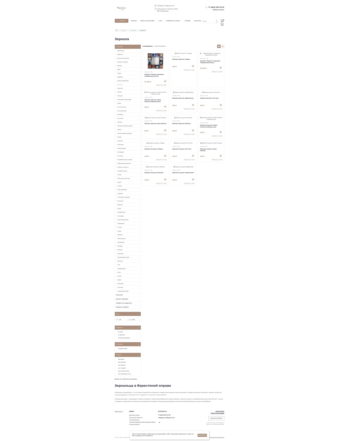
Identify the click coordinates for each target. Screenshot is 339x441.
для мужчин (121, 365)
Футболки (121, 253)
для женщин (122, 362)
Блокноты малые (123, 62)
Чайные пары (122, 268)
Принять (202, 435)
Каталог (124, 30)
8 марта (120, 332)
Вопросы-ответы (134, 415)
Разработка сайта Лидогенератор (213, 437)
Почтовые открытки (124, 197)
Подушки (120, 193)
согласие (139, 435)
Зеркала (120, 84)
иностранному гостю (124, 374)
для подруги (122, 368)
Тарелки (120, 234)
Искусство (119, 295)
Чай (119, 264)
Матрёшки (121, 152)
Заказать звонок (218, 9)
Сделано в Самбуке (122, 307)
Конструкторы (122, 110)
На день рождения (124, 337)
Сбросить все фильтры (129, 379)
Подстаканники (122, 189)
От (117, 319)
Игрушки (120, 95)
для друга (121, 359)
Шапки (119, 276)
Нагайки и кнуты (122, 171)
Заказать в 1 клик (161, 85)
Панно (119, 182)
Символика (121, 223)
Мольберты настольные (125, 159)
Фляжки (120, 249)
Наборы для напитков (124, 163)
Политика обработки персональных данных (142, 422)
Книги (119, 103)
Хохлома (120, 261)
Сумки (119, 231)
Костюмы (120, 118)
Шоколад (120, 287)
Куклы (119, 129)
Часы (119, 272)
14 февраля (121, 334)
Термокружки (122, 238)
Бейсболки (121, 50)
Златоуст (120, 88)
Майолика (121, 144)
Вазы (119, 69)
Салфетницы (121, 212)
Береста (120, 54)
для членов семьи (123, 371)
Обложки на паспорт (124, 178)
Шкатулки (120, 283)
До (130, 319)
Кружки (120, 122)
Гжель (119, 73)
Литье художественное (125, 133)
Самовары (121, 216)
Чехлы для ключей (123, 291)
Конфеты (120, 114)
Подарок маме (122, 348)
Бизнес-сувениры (122, 299)
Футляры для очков (123, 257)
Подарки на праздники (124, 303)
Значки (120, 92)
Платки (120, 186)
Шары (119, 279)
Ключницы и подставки (124, 99)
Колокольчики (122, 107)
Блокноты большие (123, 58)
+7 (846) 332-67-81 (216, 7)
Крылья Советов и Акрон (125, 125)
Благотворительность (135, 417)
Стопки (120, 227)
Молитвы (120, 156)
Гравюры (120, 77)
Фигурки (120, 246)
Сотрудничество (134, 419)
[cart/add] (165, 81)
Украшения (121, 242)
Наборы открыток (123, 167)
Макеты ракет (122, 148)
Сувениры (133, 30)
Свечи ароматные (123, 219)
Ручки (119, 208)
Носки (119, 174)
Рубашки (120, 204)
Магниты (120, 141)
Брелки (120, 65)
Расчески (120, 201)
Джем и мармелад (123, 80)
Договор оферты (134, 424)
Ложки (119, 137)
